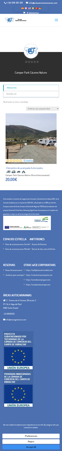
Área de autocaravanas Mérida (17, 249)
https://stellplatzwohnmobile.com (39, 270)
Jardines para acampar (14, 275)
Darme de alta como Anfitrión (43, 249)
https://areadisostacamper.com (38, 284)
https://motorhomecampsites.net (39, 275)
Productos (12, 88)
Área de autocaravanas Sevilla (17, 244)
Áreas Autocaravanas (13, 270)
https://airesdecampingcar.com (38, 279)
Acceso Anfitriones (39, 244)
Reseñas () (11, 94)
